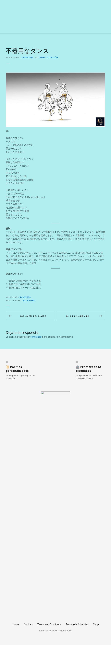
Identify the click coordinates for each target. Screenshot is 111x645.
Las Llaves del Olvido (33, 316)
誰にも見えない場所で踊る (78, 316)
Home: (15, 624)
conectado (35, 336)
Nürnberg (25, 297)
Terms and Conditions (49, 624)
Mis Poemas (29, 300)
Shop (96, 624)
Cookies (28, 624)
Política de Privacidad (77, 624)
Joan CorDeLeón (49, 57)
